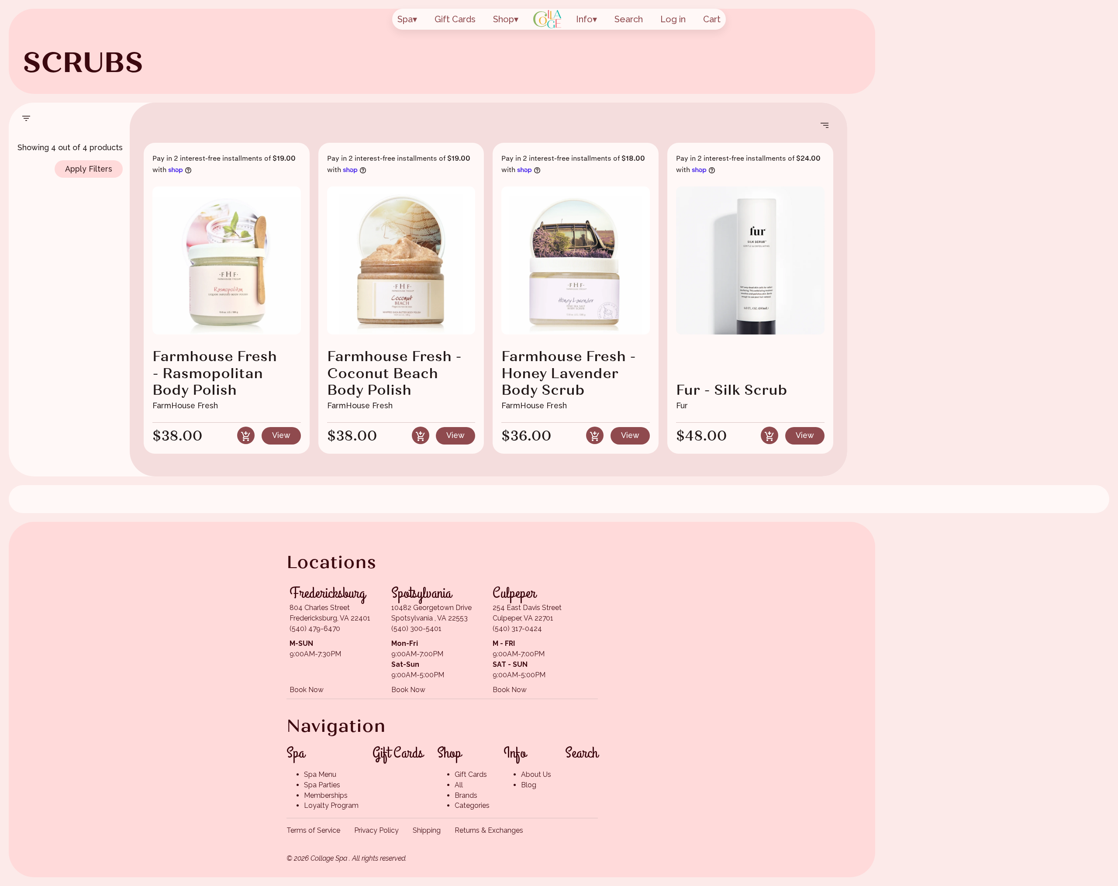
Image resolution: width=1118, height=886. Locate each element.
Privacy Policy (376, 830)
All (459, 785)
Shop (503, 19)
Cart (712, 19)
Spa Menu (320, 774)
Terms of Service (313, 830)
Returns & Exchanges (489, 830)
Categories (472, 805)
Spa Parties (322, 785)
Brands (466, 795)
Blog (528, 785)
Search (628, 19)
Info (584, 19)
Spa (405, 19)
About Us (536, 774)
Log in (673, 19)
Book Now (307, 690)
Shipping (427, 830)
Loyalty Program (331, 805)
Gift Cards (455, 19)
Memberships (326, 795)
